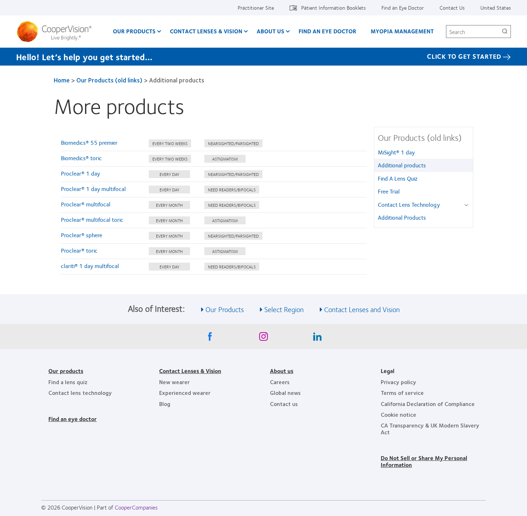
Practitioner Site (256, 7)
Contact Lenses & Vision (206, 31)
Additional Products (402, 217)
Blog (164, 403)
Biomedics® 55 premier (89, 142)
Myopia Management (402, 31)
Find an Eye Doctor (402, 7)
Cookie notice (398, 414)
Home (62, 80)
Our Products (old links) (109, 80)
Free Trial (389, 191)
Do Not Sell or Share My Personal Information (424, 461)
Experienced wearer (184, 392)
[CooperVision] (57, 31)
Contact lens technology (80, 392)
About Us (270, 31)
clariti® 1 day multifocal (90, 265)
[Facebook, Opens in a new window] (210, 338)
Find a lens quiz (67, 381)
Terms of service (402, 392)
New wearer (174, 381)
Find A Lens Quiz (398, 178)
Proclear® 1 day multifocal (93, 188)
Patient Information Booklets (333, 7)
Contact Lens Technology (409, 204)
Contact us (284, 403)
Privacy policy (398, 381)
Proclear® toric (79, 250)
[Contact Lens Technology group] (467, 205)
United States (495, 7)
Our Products (134, 31)
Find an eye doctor (72, 418)
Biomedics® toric (81, 157)
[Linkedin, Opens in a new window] (317, 338)
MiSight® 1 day (396, 152)
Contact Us (452, 7)
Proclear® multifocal (85, 204)
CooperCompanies (136, 507)
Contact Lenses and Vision (362, 309)
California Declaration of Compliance (428, 403)
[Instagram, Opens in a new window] (263, 338)
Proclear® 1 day (80, 173)
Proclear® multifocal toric (92, 219)
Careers (280, 381)
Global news (285, 392)
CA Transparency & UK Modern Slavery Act (430, 428)
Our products (65, 370)
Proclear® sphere (81, 234)
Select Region (284, 309)
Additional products (402, 165)
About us (281, 370)
